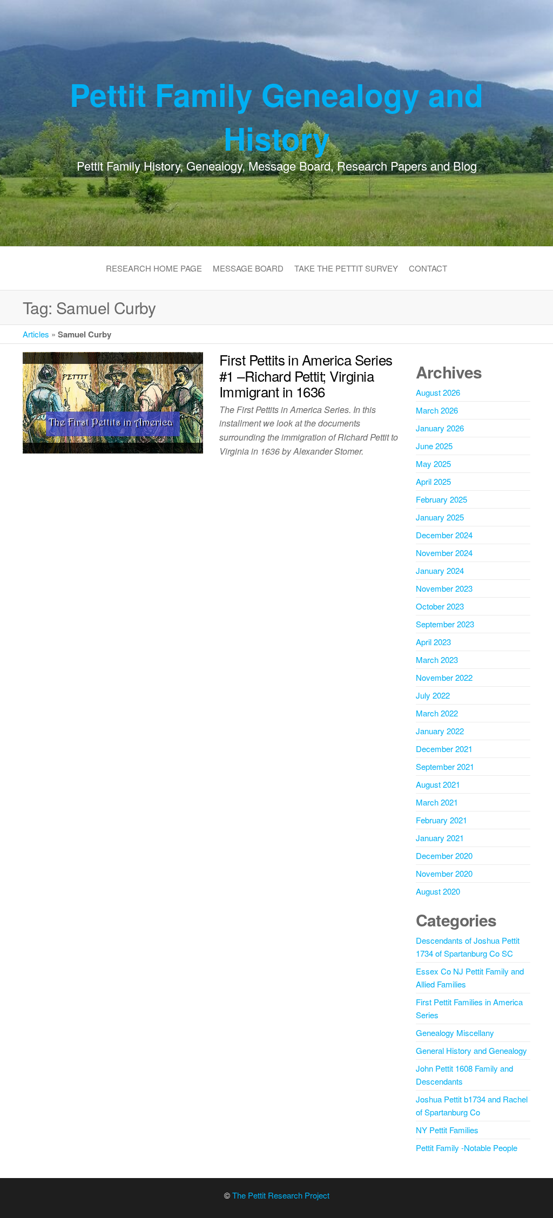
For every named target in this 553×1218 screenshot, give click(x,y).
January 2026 (440, 428)
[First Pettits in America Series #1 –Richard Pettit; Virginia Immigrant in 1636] (113, 401)
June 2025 (434, 445)
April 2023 (433, 641)
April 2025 (433, 481)
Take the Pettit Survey (346, 268)
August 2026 (438, 392)
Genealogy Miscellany (455, 1032)
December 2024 (444, 534)
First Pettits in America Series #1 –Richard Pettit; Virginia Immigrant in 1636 (306, 375)
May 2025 (433, 463)
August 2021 (438, 784)
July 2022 (433, 695)
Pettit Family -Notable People (466, 1147)
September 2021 (445, 766)
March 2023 (437, 659)
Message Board (248, 268)
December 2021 (444, 748)
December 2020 (444, 855)
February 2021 (441, 819)
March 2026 (437, 410)
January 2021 (440, 837)
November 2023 (444, 588)
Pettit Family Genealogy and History (276, 116)
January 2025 (440, 517)
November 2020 (444, 873)
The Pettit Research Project (280, 1195)
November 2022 (444, 677)
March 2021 (437, 802)
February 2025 (441, 499)
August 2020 (438, 891)
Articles (36, 334)
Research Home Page (154, 268)
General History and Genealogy (471, 1050)
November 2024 (444, 552)
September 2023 (445, 624)
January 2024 (440, 570)
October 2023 (440, 606)
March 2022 (437, 713)
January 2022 (440, 730)
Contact (428, 268)
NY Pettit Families (447, 1129)
